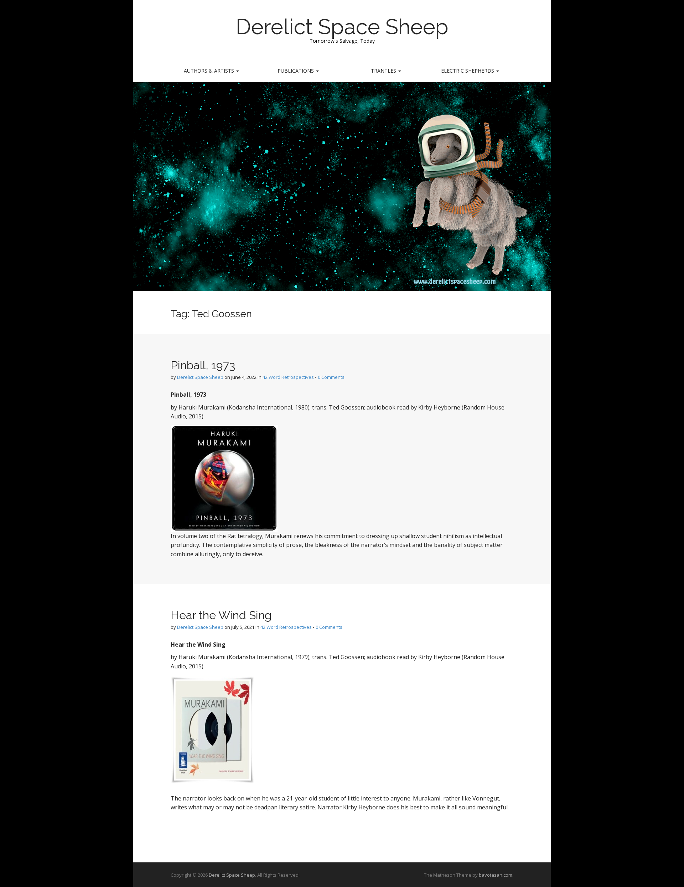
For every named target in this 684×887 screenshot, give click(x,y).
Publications (296, 70)
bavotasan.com (495, 875)
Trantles (384, 70)
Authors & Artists (209, 70)
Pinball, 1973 (203, 365)
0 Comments (331, 377)
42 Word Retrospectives (288, 377)
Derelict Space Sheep (342, 26)
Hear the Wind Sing (221, 615)
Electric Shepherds (468, 70)
